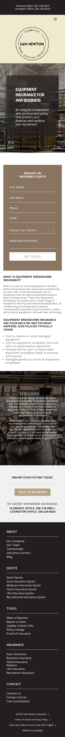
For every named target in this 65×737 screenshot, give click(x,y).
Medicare (11, 665)
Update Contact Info (19, 625)
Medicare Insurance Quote (23, 585)
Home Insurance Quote (21, 589)
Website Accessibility (33, 730)
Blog (9, 557)
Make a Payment (17, 618)
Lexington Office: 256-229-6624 (32, 511)
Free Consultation (18, 701)
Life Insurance (15, 669)
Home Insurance (17, 662)
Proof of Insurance (18, 633)
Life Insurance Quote (20, 593)
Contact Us (13, 693)
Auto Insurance (16, 654)
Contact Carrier (16, 697)
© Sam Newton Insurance (31, 714)
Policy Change (15, 629)
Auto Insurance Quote (20, 581)
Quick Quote (14, 577)
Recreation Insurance (20, 673)
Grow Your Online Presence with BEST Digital (31, 725)
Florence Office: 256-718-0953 (31, 508)
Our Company (15, 541)
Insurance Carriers (18, 553)
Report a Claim (16, 622)
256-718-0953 (41, 6)
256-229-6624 (42, 8)
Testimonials (14, 549)
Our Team (13, 545)
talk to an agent (32, 492)
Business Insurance (18, 658)
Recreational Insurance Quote (25, 597)
